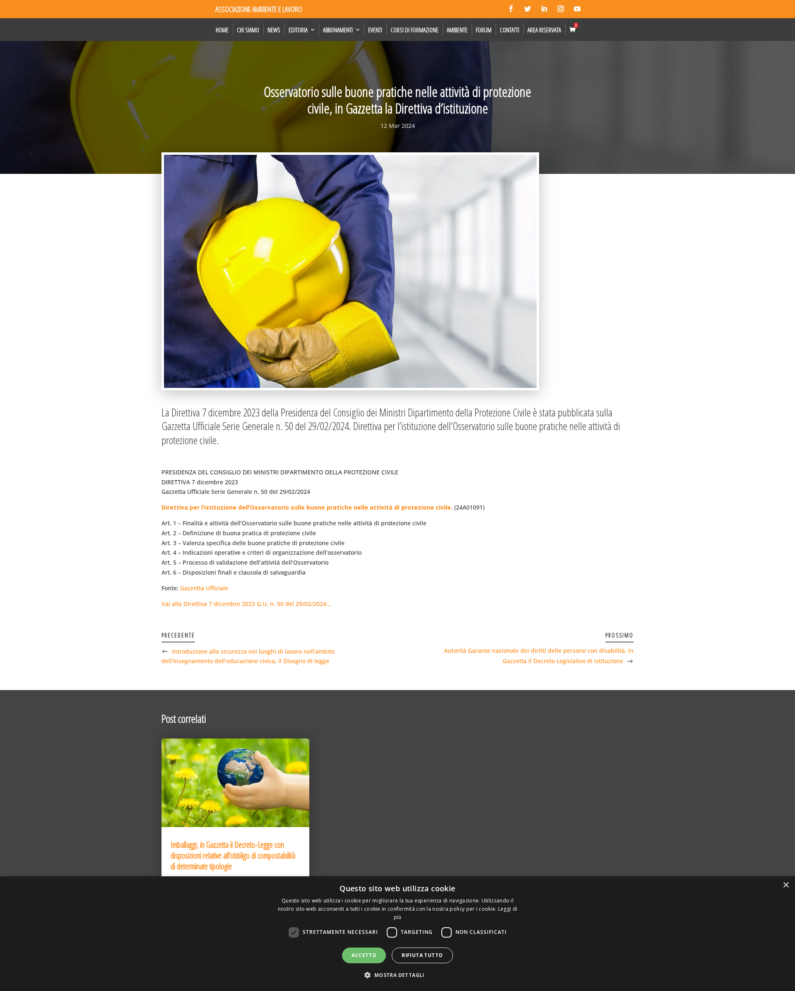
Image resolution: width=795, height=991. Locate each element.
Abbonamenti (338, 30)
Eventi (375, 30)
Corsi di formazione (414, 30)
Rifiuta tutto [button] (422, 955)
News (273, 30)
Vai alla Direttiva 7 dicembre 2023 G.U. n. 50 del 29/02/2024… (246, 604)
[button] (397, 975)
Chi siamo (248, 30)
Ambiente (457, 30)
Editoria (298, 30)
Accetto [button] (364, 955)
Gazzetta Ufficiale (204, 588)
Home (222, 30)
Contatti (509, 30)
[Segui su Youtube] (577, 8)
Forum (483, 30)
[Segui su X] (527, 8)
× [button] (786, 885)
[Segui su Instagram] (560, 8)
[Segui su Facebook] (511, 8)
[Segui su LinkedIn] (544, 8)
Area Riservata (544, 30)
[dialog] (397, 933)
